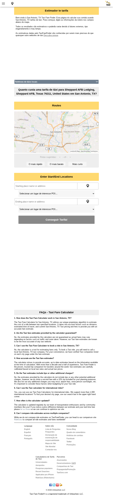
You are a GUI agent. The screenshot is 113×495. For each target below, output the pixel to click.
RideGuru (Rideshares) (45, 478)
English (27, 429)
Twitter (69, 442)
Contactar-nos (51, 450)
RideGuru (18, 419)
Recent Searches (42, 471)
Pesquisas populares (44, 468)
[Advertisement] (56, 57)
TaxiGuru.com (62, 473)
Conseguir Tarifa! (56, 219)
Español (27, 432)
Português (28, 439)
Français (27, 435)
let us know (25, 409)
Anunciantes (62, 460)
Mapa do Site (50, 443)
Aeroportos (40, 465)
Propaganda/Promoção (66, 469)
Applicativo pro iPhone (45, 475)
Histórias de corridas (75, 435)
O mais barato (56, 164)
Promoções (71, 445)
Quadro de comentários (76, 432)
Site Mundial (50, 447)
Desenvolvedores (64, 463)
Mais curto (77, 164)
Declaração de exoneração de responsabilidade (52, 437)
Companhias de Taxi (65, 466)
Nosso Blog (71, 429)
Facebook (70, 439)
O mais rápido (35, 164)
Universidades (41, 462)
